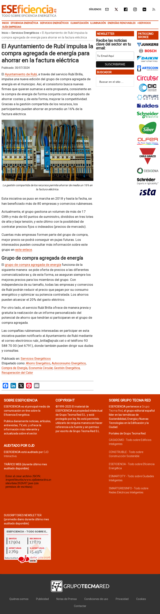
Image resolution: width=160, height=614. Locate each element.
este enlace (23, 250)
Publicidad (42, 599)
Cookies (141, 599)
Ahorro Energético (38, 363)
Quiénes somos (18, 599)
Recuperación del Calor (17, 373)
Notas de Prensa (66, 599)
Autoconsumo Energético (69, 363)
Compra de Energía (14, 368)
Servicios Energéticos (25, 33)
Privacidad (122, 599)
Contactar (80, 606)
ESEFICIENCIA (29, 11)
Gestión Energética (67, 368)
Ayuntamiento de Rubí (21, 74)
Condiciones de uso (96, 599)
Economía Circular (41, 368)
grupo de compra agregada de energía (33, 265)
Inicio (5, 33)
